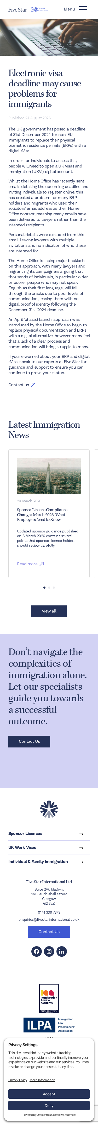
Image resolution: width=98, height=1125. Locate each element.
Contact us (18, 384)
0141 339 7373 (49, 912)
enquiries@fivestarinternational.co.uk (49, 919)
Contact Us (29, 741)
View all (49, 611)
